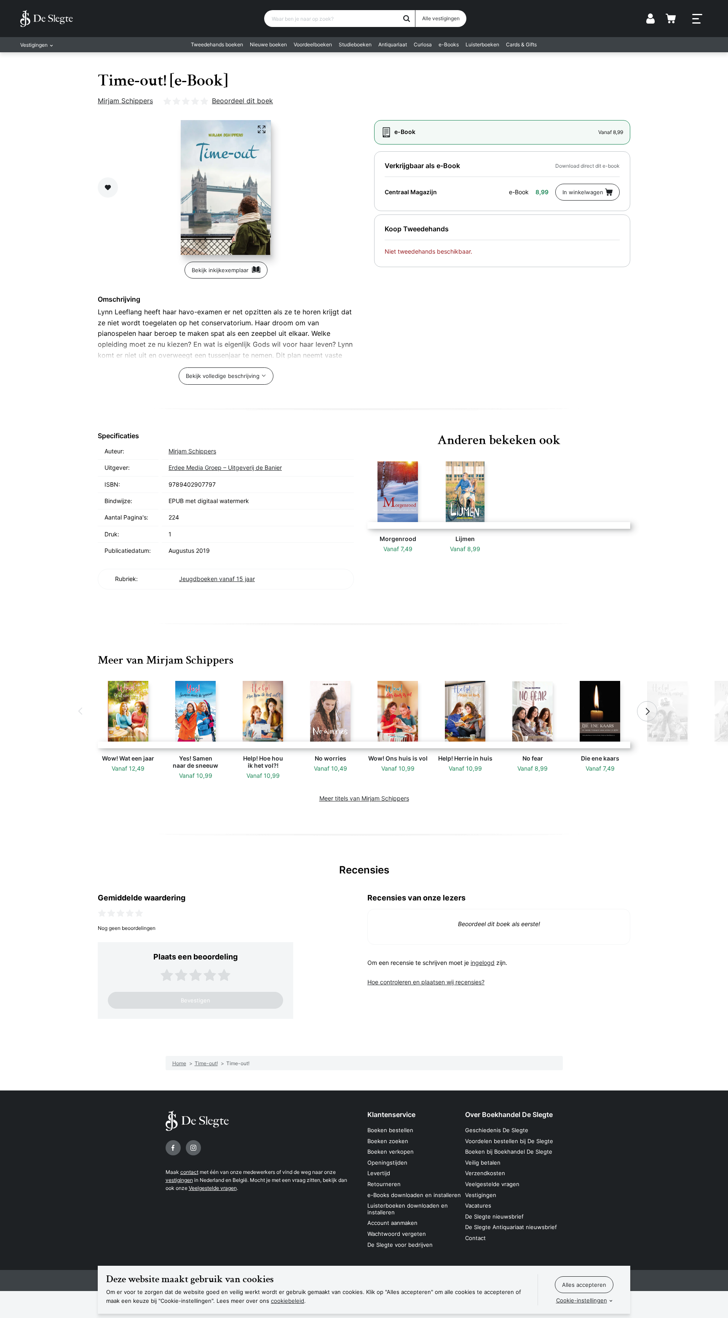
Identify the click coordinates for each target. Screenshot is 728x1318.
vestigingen (179, 1180)
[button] (81, 711)
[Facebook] (173, 1148)
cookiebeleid (287, 1300)
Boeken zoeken (387, 1141)
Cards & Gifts (521, 44)
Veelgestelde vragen (213, 1188)
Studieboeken (355, 44)
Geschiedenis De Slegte (496, 1130)
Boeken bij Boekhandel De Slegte (508, 1151)
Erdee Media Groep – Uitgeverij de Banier (225, 467)
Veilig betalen (482, 1162)
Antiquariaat (392, 44)
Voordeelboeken (313, 44)
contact (189, 1172)
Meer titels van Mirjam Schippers (364, 798)
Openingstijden (387, 1162)
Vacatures (478, 1205)
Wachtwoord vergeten (396, 1233)
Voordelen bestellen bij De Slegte (509, 1141)
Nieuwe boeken (268, 44)
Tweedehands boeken (217, 44)
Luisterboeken (482, 44)
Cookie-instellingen (581, 1300)
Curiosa (423, 44)
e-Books (449, 44)
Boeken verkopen (390, 1151)
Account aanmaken (392, 1222)
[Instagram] (193, 1148)
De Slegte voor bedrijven (400, 1244)
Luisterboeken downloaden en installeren (407, 1209)
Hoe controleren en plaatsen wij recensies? (425, 982)
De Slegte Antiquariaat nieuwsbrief (511, 1227)
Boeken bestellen (390, 1130)
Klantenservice (391, 1114)
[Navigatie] (697, 18)
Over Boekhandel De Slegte (509, 1114)
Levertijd (378, 1173)
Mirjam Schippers (125, 100)
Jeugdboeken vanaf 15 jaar (217, 578)
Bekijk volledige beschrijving (223, 375)
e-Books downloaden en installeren (414, 1195)
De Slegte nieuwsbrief (494, 1216)
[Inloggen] (650, 18)
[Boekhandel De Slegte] (46, 18)
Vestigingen (480, 1195)
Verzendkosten (485, 1173)
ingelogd (483, 962)
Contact (475, 1238)
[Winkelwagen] (671, 18)
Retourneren (384, 1184)
